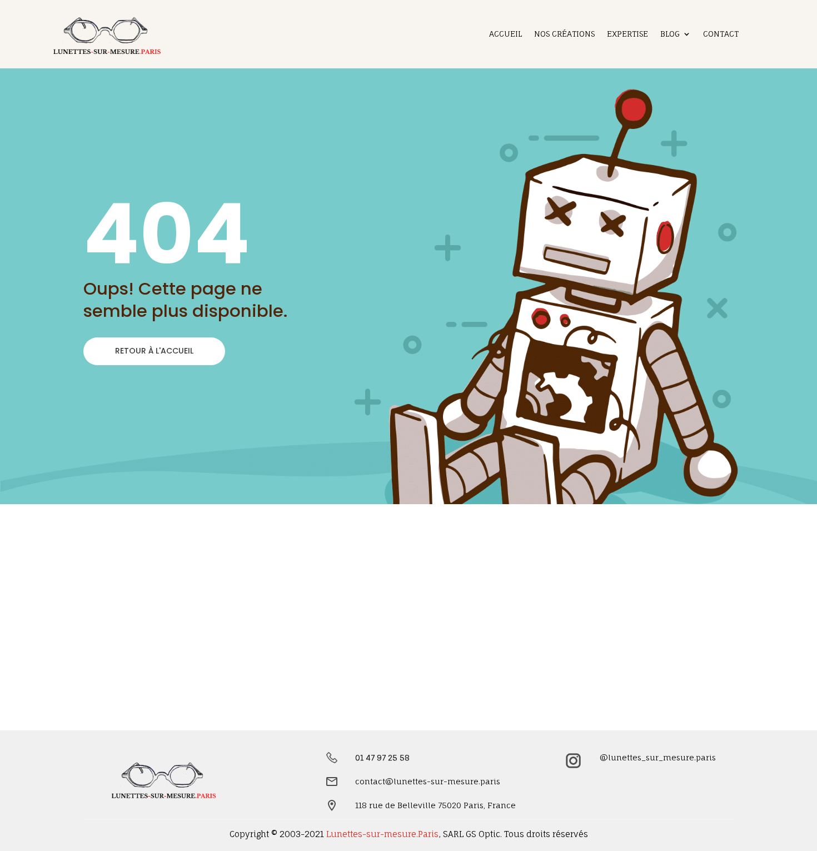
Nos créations (564, 34)
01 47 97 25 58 (382, 757)
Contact (721, 34)
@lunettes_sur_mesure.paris (658, 757)
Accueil (505, 34)
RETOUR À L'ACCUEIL (154, 350)
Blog (670, 34)
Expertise (627, 34)
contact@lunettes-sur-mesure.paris (427, 781)
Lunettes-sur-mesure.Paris (382, 834)
